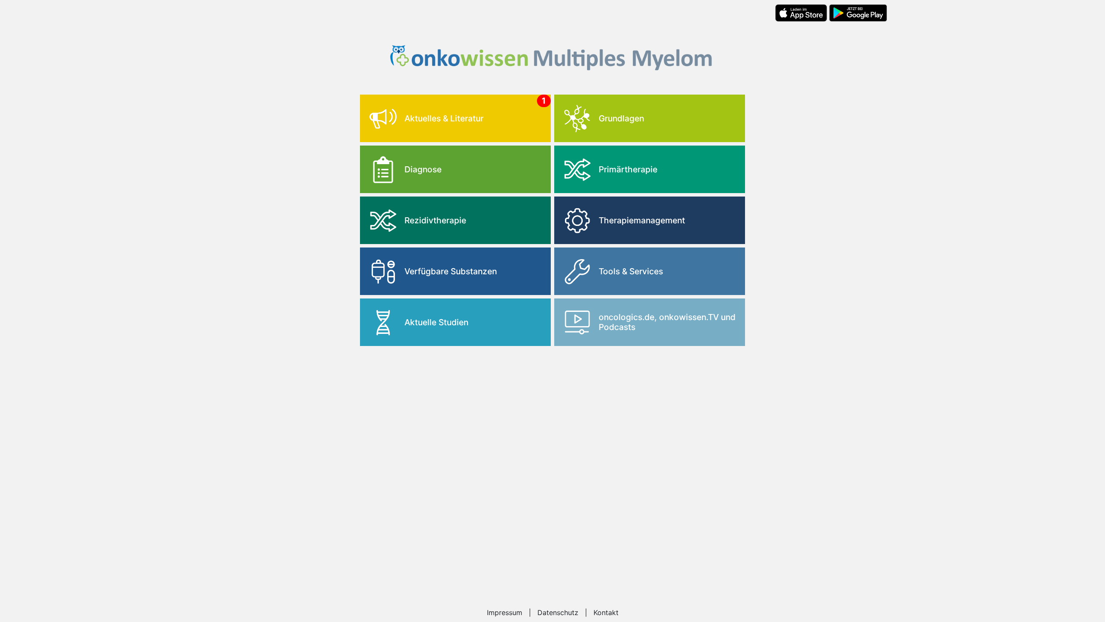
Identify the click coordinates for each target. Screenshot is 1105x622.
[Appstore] (801, 13)
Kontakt (606, 612)
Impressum (504, 612)
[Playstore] (858, 13)
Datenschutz (557, 612)
